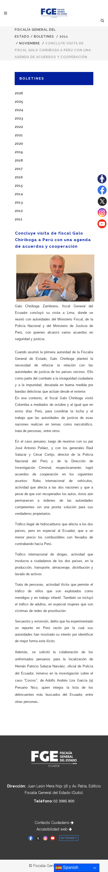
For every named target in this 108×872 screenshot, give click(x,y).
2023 (19, 118)
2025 (19, 101)
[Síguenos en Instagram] (102, 216)
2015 (19, 186)
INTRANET (69, 838)
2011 (64, 36)
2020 (19, 144)
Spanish (70, 867)
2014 (19, 194)
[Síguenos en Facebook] (102, 193)
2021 (19, 135)
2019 (19, 152)
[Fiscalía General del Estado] (54, 13)
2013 (19, 202)
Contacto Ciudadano (53, 823)
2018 (19, 160)
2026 (19, 93)
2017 (19, 169)
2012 (19, 211)
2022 (19, 127)
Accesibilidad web (52, 829)
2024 (19, 110)
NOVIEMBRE (29, 43)
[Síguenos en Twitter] (102, 205)
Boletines (44, 36)
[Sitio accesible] (102, 182)
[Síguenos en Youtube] (102, 227)
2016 (19, 177)
